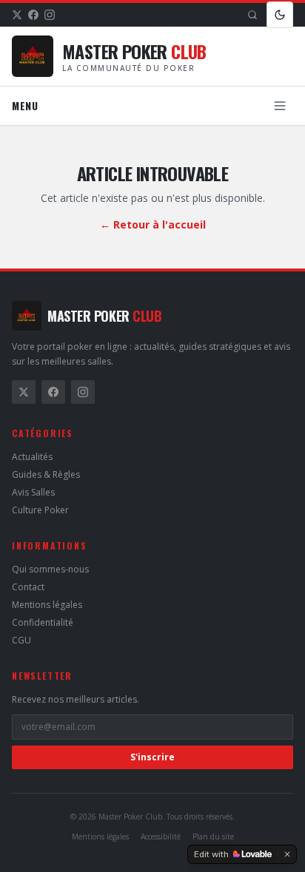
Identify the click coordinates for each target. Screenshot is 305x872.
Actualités (32, 456)
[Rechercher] (252, 15)
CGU (21, 640)
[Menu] (280, 105)
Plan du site (213, 836)
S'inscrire (152, 757)
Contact (28, 587)
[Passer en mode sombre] (280, 14)
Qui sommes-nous (50, 569)
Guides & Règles (46, 474)
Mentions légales (47, 604)
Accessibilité (161, 836)
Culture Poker (40, 510)
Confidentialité (42, 622)
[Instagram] (49, 15)
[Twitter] (17, 15)
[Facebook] (33, 15)
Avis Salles (33, 492)
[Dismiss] (287, 854)
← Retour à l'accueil (153, 224)
